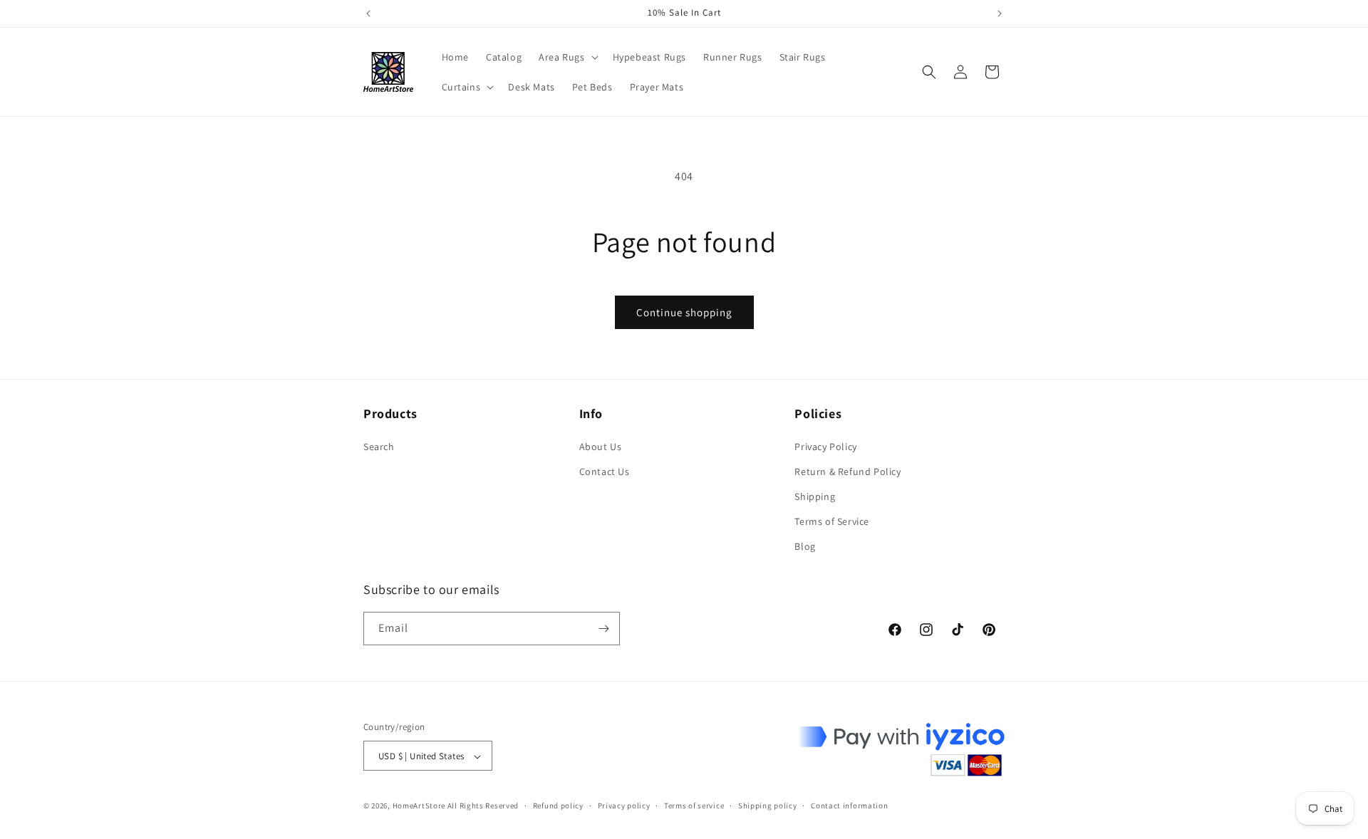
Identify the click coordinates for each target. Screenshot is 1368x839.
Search (379, 446)
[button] (566, 57)
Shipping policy (767, 806)
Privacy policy (624, 806)
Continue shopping (684, 312)
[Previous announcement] (368, 13)
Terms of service (694, 806)
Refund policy (558, 806)
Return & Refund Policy (847, 471)
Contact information (849, 806)
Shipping (814, 496)
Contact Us (604, 471)
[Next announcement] (999, 13)
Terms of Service (831, 521)
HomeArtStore (419, 806)
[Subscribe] (603, 628)
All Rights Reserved (483, 806)
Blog (804, 547)
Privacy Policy (825, 446)
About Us (600, 446)
